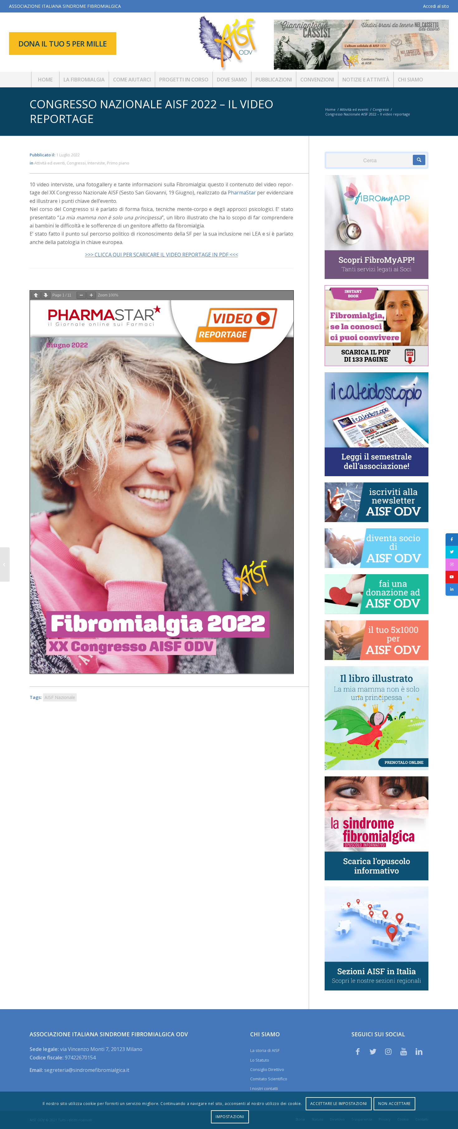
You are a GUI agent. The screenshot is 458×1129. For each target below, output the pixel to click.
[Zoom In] (91, 295)
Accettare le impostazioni (338, 1103)
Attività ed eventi (49, 163)
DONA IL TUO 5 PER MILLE (62, 43)
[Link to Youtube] (404, 1051)
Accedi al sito (436, 6)
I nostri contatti (264, 1088)
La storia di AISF (264, 1050)
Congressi (76, 163)
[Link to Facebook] (357, 1051)
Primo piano (118, 163)
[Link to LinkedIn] (419, 1051)
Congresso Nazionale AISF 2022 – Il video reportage (151, 111)
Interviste (96, 163)
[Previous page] (36, 295)
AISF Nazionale (60, 697)
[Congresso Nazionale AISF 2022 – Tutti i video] (5, 564)
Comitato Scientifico (268, 1079)
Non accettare (394, 1103)
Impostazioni (230, 1116)
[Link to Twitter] (373, 1051)
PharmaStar (242, 192)
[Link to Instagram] (388, 1051)
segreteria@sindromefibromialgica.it (86, 1070)
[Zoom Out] (81, 295)
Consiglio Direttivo (267, 1069)
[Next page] (45, 295)
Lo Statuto (259, 1060)
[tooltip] (452, 539)
